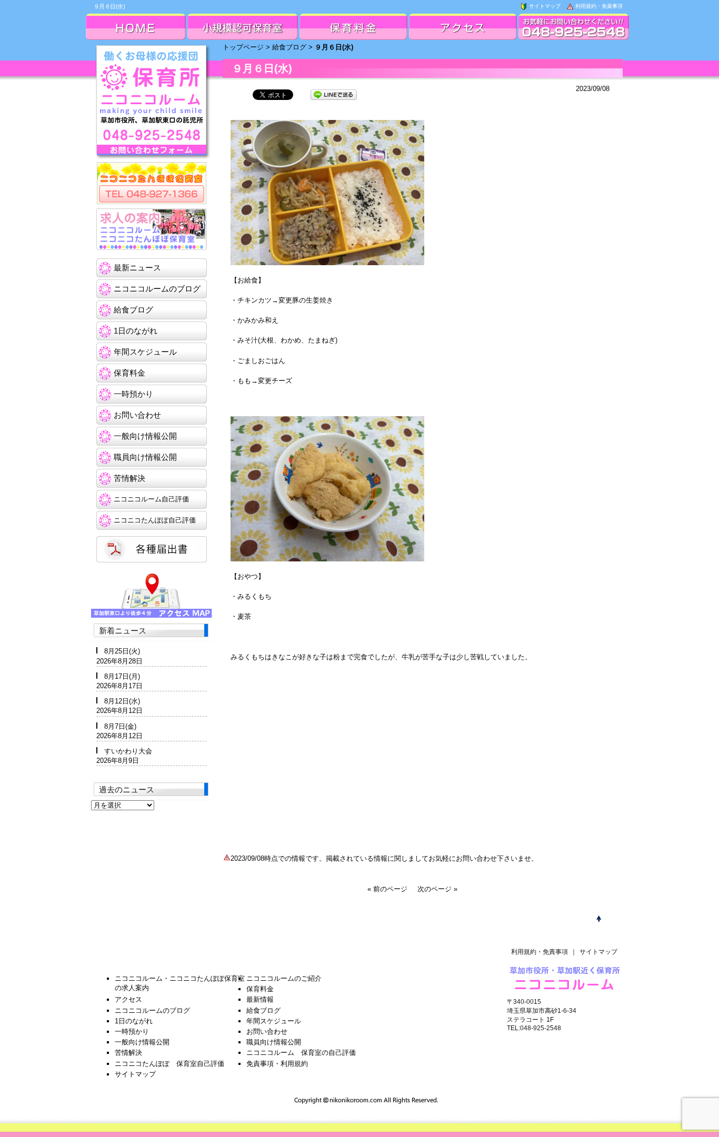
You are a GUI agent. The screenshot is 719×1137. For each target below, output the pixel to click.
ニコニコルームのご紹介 (284, 978)
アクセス (128, 999)
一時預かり (133, 393)
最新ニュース (137, 267)
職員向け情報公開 (145, 456)
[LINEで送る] (334, 94)
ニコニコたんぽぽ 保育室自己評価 (169, 1064)
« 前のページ (387, 889)
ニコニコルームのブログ (157, 288)
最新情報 (260, 999)
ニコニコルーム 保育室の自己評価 (301, 1052)
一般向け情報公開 (145, 435)
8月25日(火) (122, 651)
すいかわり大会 (128, 751)
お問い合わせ (137, 414)
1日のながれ (135, 330)
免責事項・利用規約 (277, 1064)
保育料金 (129, 372)
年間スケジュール (145, 351)
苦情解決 (129, 478)
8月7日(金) (120, 726)
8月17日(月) (122, 676)
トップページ (243, 47)
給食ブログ (289, 47)
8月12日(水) (122, 701)
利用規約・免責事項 (598, 6)
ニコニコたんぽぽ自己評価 (155, 520)
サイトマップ (544, 6)
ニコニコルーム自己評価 (151, 499)
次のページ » (437, 889)
